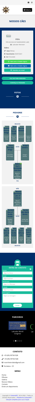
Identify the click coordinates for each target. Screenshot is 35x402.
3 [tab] (17, 341)
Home (4, 375)
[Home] (5, 10)
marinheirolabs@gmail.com (14, 362)
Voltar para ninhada (17, 78)
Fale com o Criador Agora (18, 61)
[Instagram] (31, 2)
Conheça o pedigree (17, 83)
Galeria (4, 380)
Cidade (5, 287)
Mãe (17, 188)
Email (4, 276)
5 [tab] (21, 341)
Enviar (17, 305)
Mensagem (6, 293)
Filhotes (4, 377)
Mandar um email (19, 70)
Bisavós (17, 124)
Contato (5, 384)
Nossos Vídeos (7, 382)
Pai (17, 181)
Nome (5, 270)
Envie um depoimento (10, 386)
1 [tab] (13, 341)
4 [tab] (19, 341)
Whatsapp (6, 281)
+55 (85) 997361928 (11, 355)
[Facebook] (28, 2)
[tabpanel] (17, 326)
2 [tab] (15, 341)
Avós (17, 147)
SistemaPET (14, 395)
